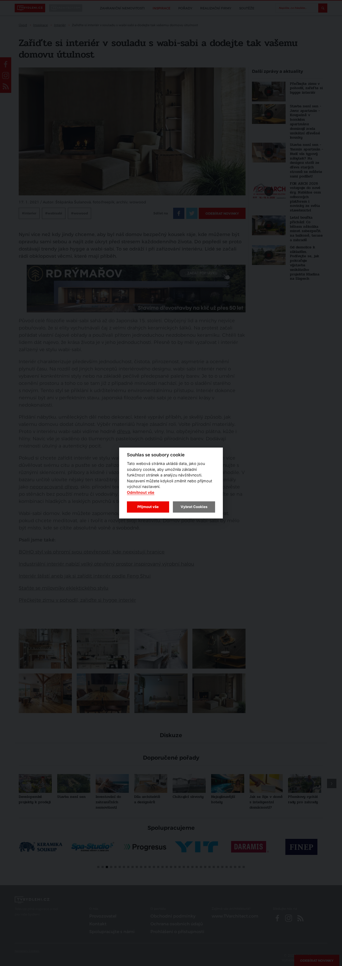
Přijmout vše (148, 507)
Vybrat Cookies (194, 507)
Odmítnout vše (140, 492)
